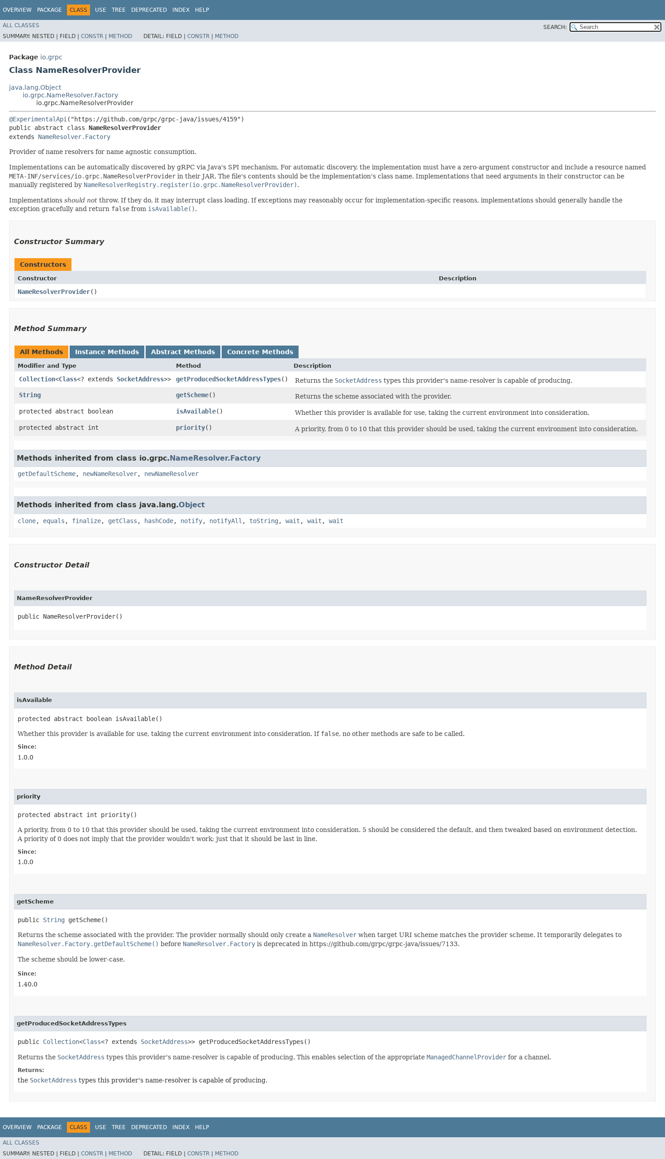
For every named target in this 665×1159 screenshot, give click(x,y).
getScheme (192, 395)
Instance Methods (107, 352)
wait (292, 520)
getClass (122, 520)
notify (191, 520)
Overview (17, 10)
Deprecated (149, 10)
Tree (119, 10)
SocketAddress (140, 379)
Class (68, 379)
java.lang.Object (35, 87)
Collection (37, 379)
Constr (92, 36)
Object (192, 504)
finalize (86, 520)
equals (54, 520)
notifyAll (225, 520)
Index (181, 10)
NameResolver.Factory (74, 136)
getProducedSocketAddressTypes (228, 379)
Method (120, 36)
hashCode (158, 520)
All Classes (21, 25)
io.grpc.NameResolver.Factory (70, 95)
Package (49, 10)
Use (100, 10)
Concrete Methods (260, 352)
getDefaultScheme (47, 473)
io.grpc (51, 57)
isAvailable (196, 411)
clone (27, 520)
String (30, 395)
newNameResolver (110, 473)
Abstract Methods (183, 352)
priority (190, 427)
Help (202, 10)
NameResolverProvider (54, 291)
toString (263, 520)
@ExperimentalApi (38, 119)
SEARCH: (555, 27)
